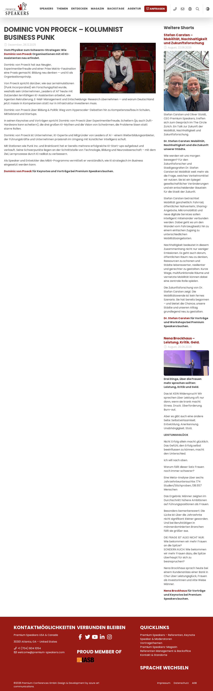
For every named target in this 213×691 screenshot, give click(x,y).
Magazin (97, 8)
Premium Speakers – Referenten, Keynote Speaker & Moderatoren (167, 637)
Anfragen (157, 9)
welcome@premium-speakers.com (41, 652)
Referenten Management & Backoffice (165, 651)
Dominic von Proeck (18, 54)
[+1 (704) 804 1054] (175, 8)
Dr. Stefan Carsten (177, 318)
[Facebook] (80, 637)
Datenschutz (181, 683)
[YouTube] (95, 637)
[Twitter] (87, 637)
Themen (62, 8)
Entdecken (79, 8)
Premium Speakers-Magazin (158, 647)
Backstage (115, 8)
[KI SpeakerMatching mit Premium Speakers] (190, 8)
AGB (194, 683)
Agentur (134, 8)
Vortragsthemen (151, 643)
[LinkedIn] (102, 637)
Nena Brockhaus (175, 591)
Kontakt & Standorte (153, 655)
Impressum (163, 683)
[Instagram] (109, 637)
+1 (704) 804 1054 (29, 648)
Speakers (46, 8)
